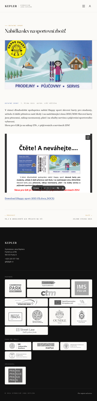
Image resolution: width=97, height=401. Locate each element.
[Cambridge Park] (15, 288)
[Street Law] (26, 331)
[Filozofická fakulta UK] (18, 346)
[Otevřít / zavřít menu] (83, 6)
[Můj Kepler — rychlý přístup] (90, 6)
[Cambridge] (48, 283)
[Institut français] (15, 316)
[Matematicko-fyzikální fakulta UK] (46, 346)
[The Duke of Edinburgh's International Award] (26, 302)
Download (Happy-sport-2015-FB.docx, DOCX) (29, 198)
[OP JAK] (37, 316)
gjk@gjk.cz (9, 262)
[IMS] (81, 288)
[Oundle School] (59, 316)
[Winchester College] (81, 316)
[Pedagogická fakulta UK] (18, 355)
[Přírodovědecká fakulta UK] (73, 346)
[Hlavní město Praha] (15, 375)
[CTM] (48, 293)
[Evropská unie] (70, 302)
